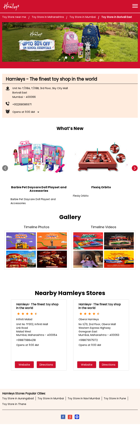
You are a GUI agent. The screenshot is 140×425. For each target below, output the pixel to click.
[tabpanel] (70, 42)
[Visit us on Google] (70, 417)
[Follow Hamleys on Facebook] (63, 417)
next (135, 168)
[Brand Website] (76, 417)
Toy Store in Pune (115, 398)
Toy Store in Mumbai (51, 398)
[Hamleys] (11, 6)
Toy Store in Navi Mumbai (84, 398)
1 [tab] (66, 57)
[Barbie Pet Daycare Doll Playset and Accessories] (39, 157)
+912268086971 (22, 104)
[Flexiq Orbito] (101, 157)
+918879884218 (26, 340)
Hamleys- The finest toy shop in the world (37, 306)
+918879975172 (88, 340)
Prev (5, 168)
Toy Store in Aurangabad (18, 398)
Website (24, 365)
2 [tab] (72, 57)
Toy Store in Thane (14, 404)
